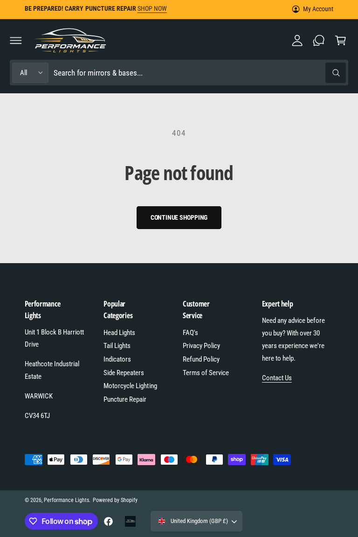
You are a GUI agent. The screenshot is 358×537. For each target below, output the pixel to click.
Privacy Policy (201, 346)
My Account (318, 9)
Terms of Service (206, 373)
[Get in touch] (319, 40)
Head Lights (119, 332)
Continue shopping (179, 217)
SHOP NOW (152, 9)
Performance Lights (66, 500)
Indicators (117, 359)
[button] (16, 40)
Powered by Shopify (115, 500)
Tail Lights (117, 346)
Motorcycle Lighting (130, 386)
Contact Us (277, 378)
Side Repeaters (123, 373)
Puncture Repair (124, 399)
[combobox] (199, 72)
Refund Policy (201, 359)
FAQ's (190, 332)
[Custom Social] (130, 521)
